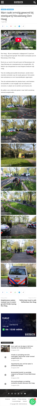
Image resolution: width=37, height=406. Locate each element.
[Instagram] (12, 394)
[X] (7, 26)
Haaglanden (10, 9)
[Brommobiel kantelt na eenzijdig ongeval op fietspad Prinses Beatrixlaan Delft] (5, 374)
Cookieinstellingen (16, 401)
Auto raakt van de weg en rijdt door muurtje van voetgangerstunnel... (22, 347)
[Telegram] (19, 26)
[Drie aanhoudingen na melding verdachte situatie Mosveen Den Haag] (5, 384)
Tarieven (25, 401)
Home (2, 6)
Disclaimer (7, 399)
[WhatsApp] (15, 26)
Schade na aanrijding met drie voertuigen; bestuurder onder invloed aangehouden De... (22, 356)
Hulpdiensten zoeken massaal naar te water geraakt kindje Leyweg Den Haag (8, 303)
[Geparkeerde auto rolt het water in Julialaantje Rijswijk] (5, 366)
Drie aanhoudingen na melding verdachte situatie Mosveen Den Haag (23, 382)
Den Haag (7, 6)
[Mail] (15, 394)
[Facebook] (2, 26)
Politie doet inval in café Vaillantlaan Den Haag (27, 301)
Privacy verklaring (22, 399)
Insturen (14, 399)
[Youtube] (25, 394)
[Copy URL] (23, 26)
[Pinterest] (11, 26)
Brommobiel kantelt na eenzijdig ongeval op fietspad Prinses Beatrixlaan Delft (23, 374)
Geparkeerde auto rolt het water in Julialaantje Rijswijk (22, 364)
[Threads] (28, 394)
